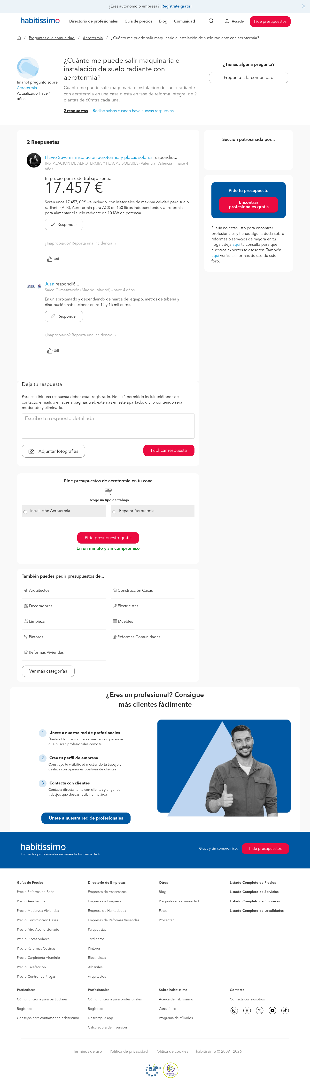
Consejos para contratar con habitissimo (48, 1018)
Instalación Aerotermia (50, 511)
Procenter (166, 920)
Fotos (163, 911)
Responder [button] (67, 225)
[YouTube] (272, 1010)
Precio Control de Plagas (36, 976)
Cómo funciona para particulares (42, 999)
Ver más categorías (48, 671)
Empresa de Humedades (107, 911)
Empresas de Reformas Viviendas (113, 920)
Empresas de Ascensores (107, 892)
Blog (162, 892)
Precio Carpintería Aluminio (38, 957)
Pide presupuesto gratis (108, 538)
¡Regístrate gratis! (176, 6)
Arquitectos (97, 976)
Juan (49, 284)
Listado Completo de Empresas (255, 901)
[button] (28, 68)
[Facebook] (247, 1010)
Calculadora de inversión (107, 1027)
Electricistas (97, 957)
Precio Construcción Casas (37, 920)
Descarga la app (100, 1018)
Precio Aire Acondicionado (38, 929)
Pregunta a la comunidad (248, 78)
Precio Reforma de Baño (35, 892)
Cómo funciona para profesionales (115, 999)
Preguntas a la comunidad (52, 38)
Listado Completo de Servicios (254, 892)
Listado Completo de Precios (253, 882)
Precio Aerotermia (31, 901)
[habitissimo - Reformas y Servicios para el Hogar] (40, 21)
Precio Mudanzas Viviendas (38, 911)
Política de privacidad (129, 1052)
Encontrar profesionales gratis (249, 204)
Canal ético (167, 1009)
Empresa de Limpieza (104, 901)
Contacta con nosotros (247, 999)
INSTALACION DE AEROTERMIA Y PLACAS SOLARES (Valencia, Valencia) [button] (109, 164)
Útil (56, 259)
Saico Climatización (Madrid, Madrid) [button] (78, 290)
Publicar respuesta (169, 450)
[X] (259, 1010)
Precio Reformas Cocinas (36, 948)
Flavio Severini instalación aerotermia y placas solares (98, 157)
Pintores (94, 948)
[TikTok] (285, 1010)
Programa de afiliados (176, 1018)
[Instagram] (234, 1010)
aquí (236, 245)
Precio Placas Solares (33, 939)
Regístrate (24, 1009)
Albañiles (95, 967)
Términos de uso (87, 1052)
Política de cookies (171, 1052)
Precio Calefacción (31, 967)
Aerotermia (93, 38)
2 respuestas (76, 111)
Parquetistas (97, 929)
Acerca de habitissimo (176, 999)
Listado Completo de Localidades (257, 911)
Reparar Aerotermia (137, 511)
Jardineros (96, 939)
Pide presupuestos (270, 22)
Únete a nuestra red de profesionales (86, 818)
